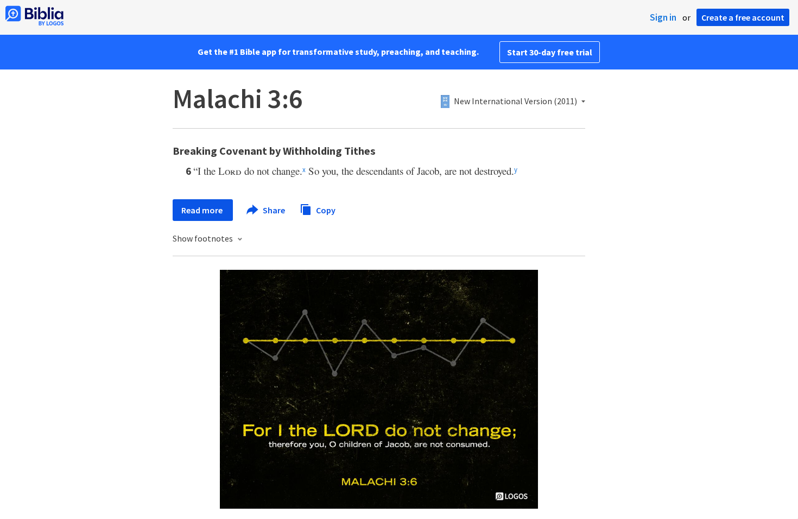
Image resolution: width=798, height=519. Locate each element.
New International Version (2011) (515, 101)
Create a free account (742, 17)
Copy (324, 209)
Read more (202, 210)
